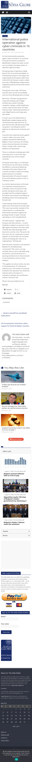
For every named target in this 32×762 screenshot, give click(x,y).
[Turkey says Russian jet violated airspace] (12, 372)
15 (16, 715)
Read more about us (18, 685)
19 (3, 719)
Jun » (18, 726)
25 (29, 719)
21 (11, 719)
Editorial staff (5, 735)
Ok (16, 759)
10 (24, 712)
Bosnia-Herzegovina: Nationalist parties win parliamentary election (14, 407)
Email (3, 617)
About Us (3, 732)
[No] (30, 755)
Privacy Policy (5, 740)
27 (7, 722)
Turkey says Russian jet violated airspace (14, 386)
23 (20, 719)
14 (11, 715)
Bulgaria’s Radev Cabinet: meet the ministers (14, 523)
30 (20, 722)
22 (16, 719)
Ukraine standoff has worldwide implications (14, 314)
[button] (16, 451)
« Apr (14, 726)
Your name (5, 624)
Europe (5, 36)
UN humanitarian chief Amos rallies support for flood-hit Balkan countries (15, 326)
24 (24, 719)
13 (7, 715)
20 (7, 719)
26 (3, 722)
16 (20, 715)
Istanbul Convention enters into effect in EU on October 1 (16, 429)
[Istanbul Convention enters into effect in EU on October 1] (12, 415)
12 (3, 715)
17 (24, 715)
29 (16, 722)
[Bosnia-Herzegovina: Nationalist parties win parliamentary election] (12, 393)
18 (29, 715)
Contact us (4, 738)
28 (11, 722)
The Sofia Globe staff (18, 52)
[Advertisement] (16, 555)
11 (29, 712)
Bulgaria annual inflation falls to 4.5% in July (14, 475)
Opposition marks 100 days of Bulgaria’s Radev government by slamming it (15, 499)
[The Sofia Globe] (3, 12)
